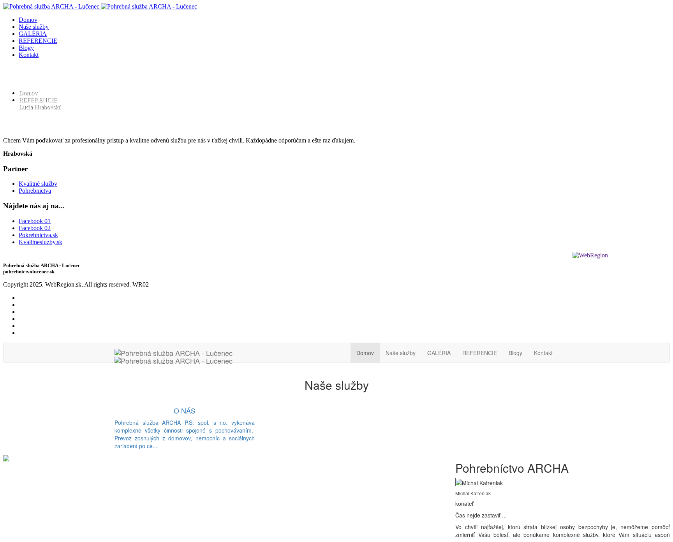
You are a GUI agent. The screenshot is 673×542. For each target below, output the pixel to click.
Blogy (26, 47)
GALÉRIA (33, 33)
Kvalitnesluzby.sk (40, 242)
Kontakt (29, 54)
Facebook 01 (35, 221)
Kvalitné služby (38, 183)
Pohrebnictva (35, 190)
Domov (28, 19)
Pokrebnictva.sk (38, 235)
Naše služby (34, 26)
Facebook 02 (35, 228)
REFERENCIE (38, 40)
